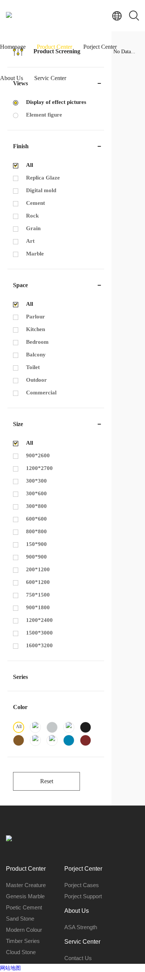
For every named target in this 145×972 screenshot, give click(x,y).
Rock (32, 216)
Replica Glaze (43, 178)
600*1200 (38, 582)
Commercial (41, 393)
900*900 (36, 557)
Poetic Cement (24, 907)
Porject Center (100, 47)
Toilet (33, 367)
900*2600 (38, 455)
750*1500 (38, 595)
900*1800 (38, 607)
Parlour (35, 317)
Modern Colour (24, 930)
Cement (35, 203)
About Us (11, 78)
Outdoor (36, 380)
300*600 (36, 493)
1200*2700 (39, 468)
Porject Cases (81, 885)
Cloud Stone (21, 952)
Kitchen (35, 329)
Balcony (36, 355)
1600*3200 (39, 645)
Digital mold (41, 190)
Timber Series (23, 941)
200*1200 (38, 569)
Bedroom (37, 342)
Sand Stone (20, 918)
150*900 (36, 544)
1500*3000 (39, 633)
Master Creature (26, 885)
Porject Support (83, 896)
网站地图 (10, 968)
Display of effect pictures (56, 102)
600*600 (36, 519)
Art (30, 241)
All (29, 165)
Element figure (44, 115)
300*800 (36, 506)
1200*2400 (39, 620)
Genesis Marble (25, 896)
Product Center (54, 47)
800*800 (36, 531)
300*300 (36, 481)
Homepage (13, 47)
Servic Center (50, 78)
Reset (46, 781)
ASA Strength (80, 927)
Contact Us (78, 958)
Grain (33, 228)
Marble (35, 254)
